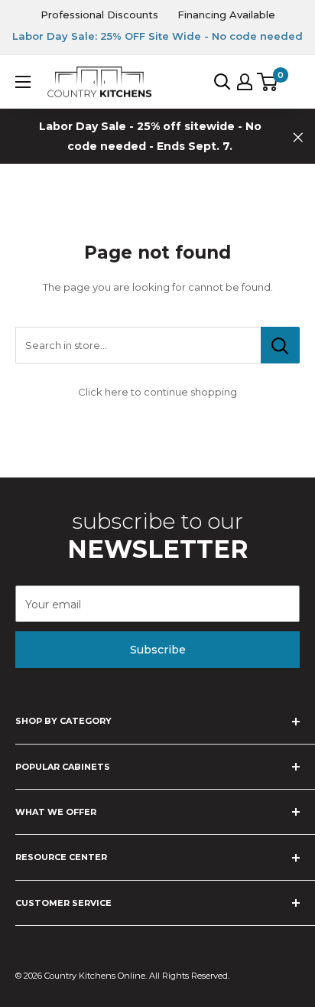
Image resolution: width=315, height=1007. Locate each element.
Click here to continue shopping (157, 392)
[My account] (244, 81)
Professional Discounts (99, 14)
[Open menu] (23, 82)
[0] (268, 82)
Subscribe (158, 650)
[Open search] (222, 81)
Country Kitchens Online (94, 975)
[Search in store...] (280, 345)
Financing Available (226, 14)
